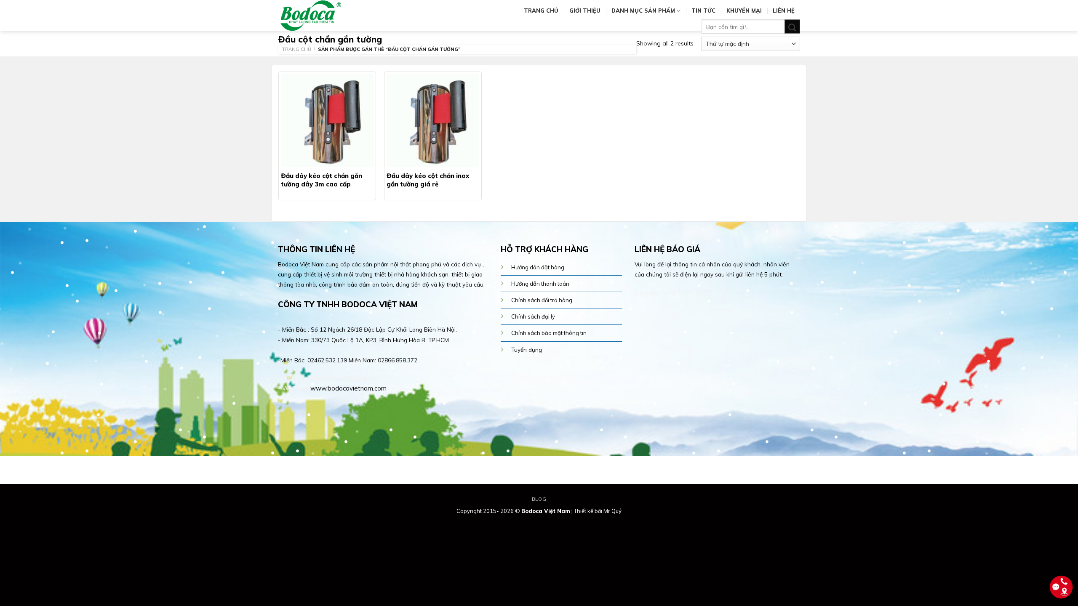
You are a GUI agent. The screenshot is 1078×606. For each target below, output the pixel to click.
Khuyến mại (744, 10)
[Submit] (792, 26)
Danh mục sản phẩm (643, 10)
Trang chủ (541, 10)
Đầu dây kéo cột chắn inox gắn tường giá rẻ (428, 180)
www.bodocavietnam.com (348, 388)
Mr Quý (612, 511)
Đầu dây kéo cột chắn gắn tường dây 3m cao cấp (321, 180)
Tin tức (703, 10)
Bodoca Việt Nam (545, 511)
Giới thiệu (584, 10)
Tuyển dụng (526, 349)
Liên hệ (784, 10)
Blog (539, 499)
